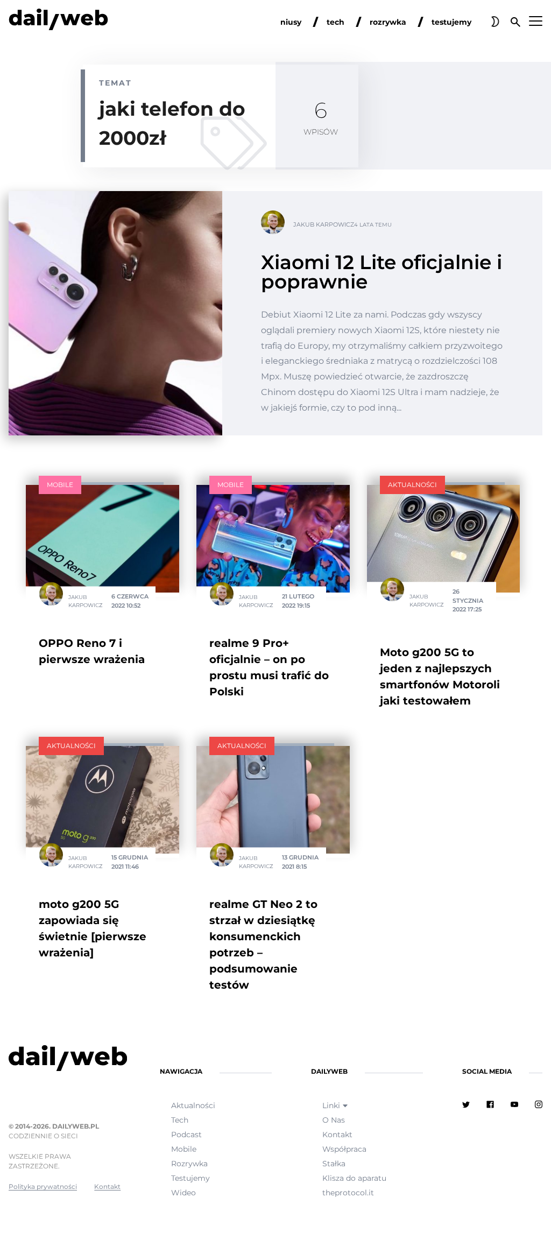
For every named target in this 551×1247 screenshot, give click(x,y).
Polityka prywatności (43, 1186)
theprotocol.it (348, 1192)
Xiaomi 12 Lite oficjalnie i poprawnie (381, 271)
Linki (331, 1105)
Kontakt (107, 1186)
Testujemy (190, 1178)
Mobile (60, 485)
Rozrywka (189, 1163)
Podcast (186, 1134)
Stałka (333, 1163)
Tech (179, 1120)
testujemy (451, 22)
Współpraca (344, 1149)
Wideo (183, 1192)
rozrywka (388, 22)
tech (335, 22)
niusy (290, 22)
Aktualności (412, 485)
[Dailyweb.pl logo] (65, 1060)
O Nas (333, 1120)
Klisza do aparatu (354, 1178)
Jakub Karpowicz (323, 224)
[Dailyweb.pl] (58, 21)
